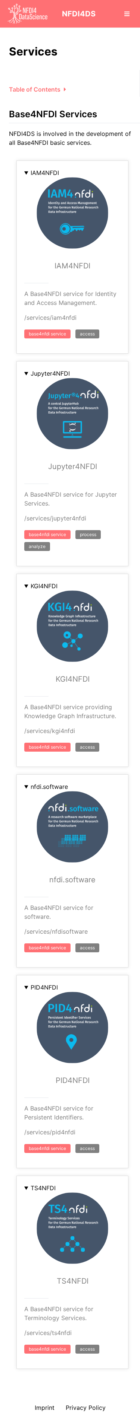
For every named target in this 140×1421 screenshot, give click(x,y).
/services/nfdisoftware (56, 931)
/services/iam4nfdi (50, 317)
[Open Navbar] (127, 14)
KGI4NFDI (44, 586)
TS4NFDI (43, 1188)
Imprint (45, 1407)
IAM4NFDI (45, 172)
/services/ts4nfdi (48, 1332)
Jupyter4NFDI (50, 373)
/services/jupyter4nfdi (55, 518)
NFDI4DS (79, 13)
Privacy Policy (86, 1407)
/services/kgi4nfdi (49, 731)
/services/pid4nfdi (49, 1132)
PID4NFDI (44, 987)
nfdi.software (49, 786)
